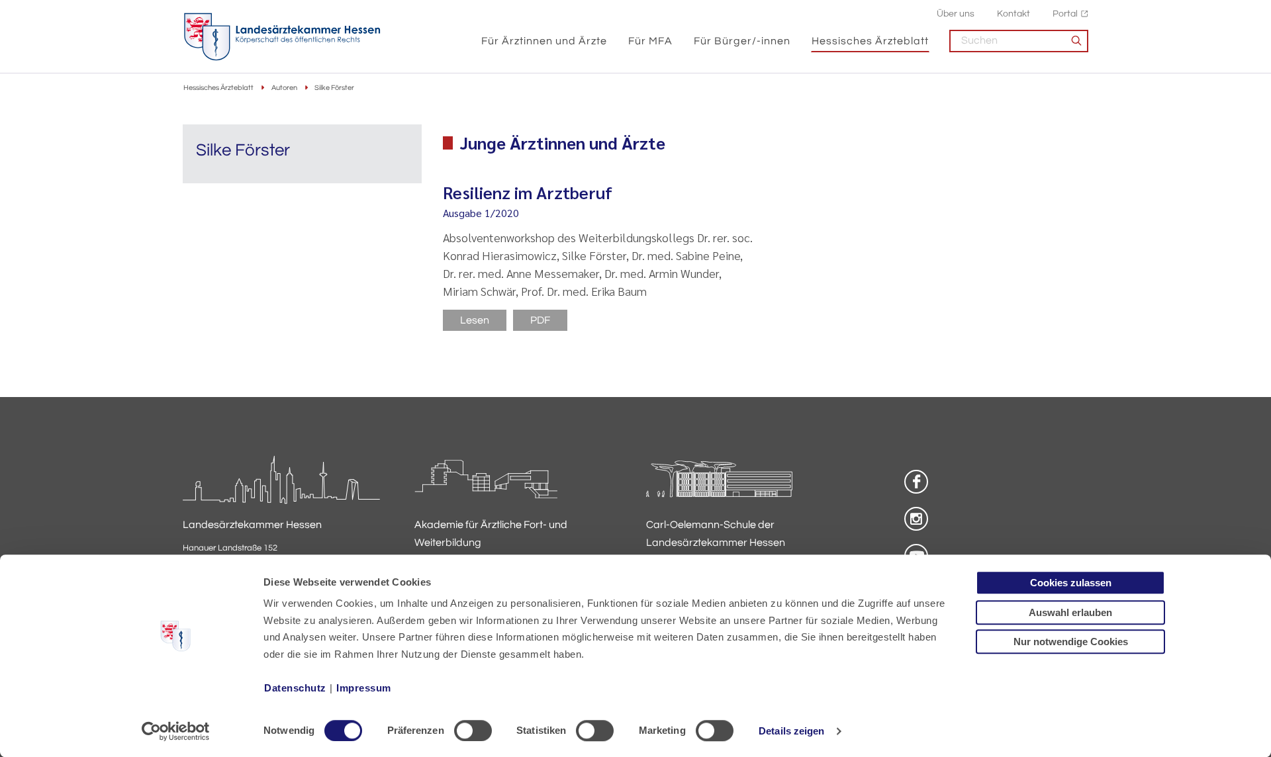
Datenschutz (295, 687)
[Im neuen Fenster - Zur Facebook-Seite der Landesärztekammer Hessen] (916, 481)
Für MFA (650, 41)
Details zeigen (791, 730)
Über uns (955, 14)
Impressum (363, 687)
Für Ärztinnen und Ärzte (544, 41)
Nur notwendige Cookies (1070, 641)
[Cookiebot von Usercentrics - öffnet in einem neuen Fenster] (176, 731)
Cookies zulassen (1070, 582)
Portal (1065, 14)
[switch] (473, 730)
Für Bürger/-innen (742, 41)
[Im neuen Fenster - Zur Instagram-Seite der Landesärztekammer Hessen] (916, 518)
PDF (540, 320)
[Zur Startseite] (282, 37)
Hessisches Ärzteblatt (870, 41)
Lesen (474, 320)
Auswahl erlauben (1070, 612)
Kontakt (1013, 14)
